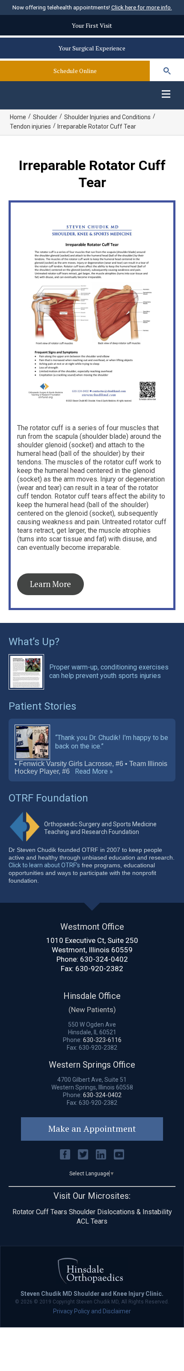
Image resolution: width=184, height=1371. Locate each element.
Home (18, 117)
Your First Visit (92, 25)
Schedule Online (75, 71)
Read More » (94, 771)
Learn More (50, 584)
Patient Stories (42, 706)
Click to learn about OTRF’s (44, 865)
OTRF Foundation (48, 798)
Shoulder (45, 117)
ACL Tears (92, 1221)
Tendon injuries (30, 126)
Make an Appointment (92, 1128)
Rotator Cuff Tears (39, 1212)
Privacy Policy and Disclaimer (92, 1311)
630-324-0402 (104, 959)
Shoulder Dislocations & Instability (120, 1212)
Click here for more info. (141, 7)
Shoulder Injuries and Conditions (107, 117)
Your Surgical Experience (92, 48)
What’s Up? (34, 642)
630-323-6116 (102, 1039)
